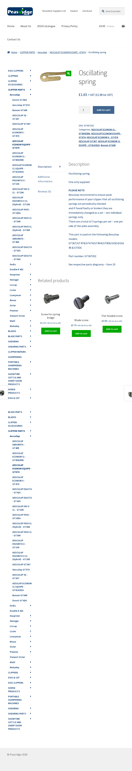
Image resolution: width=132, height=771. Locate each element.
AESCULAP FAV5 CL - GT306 (22, 219)
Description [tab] (45, 166)
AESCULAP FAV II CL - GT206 (20, 190)
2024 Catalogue (46, 26)
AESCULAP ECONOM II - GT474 (102, 137)
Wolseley (14, 326)
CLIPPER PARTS (27, 52)
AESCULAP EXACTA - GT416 (22, 257)
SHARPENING (15, 357)
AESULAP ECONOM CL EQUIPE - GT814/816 (22, 168)
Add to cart (104, 110)
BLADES (12, 331)
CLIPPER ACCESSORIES (15, 82)
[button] (68, 73)
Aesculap (42, 52)
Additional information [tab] (45, 179)
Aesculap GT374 (20, 105)
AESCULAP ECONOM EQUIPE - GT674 (68, 52)
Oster (13, 305)
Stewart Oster (17, 315)
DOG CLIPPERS (15, 70)
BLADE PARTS (15, 336)
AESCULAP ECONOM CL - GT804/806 (19, 156)
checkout (87, 10)
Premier (14, 310)
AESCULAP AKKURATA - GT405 (18, 239)
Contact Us (13, 39)
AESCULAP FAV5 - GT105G (21, 211)
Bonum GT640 (108, 145)
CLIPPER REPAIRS (17, 351)
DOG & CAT (14, 398)
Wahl (12, 320)
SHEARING (13, 341)
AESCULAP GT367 (88, 141)
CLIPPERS (13, 75)
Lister (13, 290)
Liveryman (15, 295)
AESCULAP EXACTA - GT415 (22, 249)
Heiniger (14, 279)
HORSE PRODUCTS (14, 391)
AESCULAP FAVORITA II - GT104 (19, 180)
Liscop (13, 284)
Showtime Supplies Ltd (54, 10)
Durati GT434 (19, 99)
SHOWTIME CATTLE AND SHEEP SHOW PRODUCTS (15, 379)
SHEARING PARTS (17, 346)
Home (10, 26)
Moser (13, 300)
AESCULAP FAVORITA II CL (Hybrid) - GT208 (21, 201)
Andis (13, 264)
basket (74, 10)
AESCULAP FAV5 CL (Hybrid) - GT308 (22, 228)
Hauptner (15, 274)
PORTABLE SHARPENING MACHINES (15, 365)
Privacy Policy (69, 26)
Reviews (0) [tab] (44, 191)
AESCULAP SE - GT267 (20, 117)
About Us (25, 26)
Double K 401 (16, 269)
